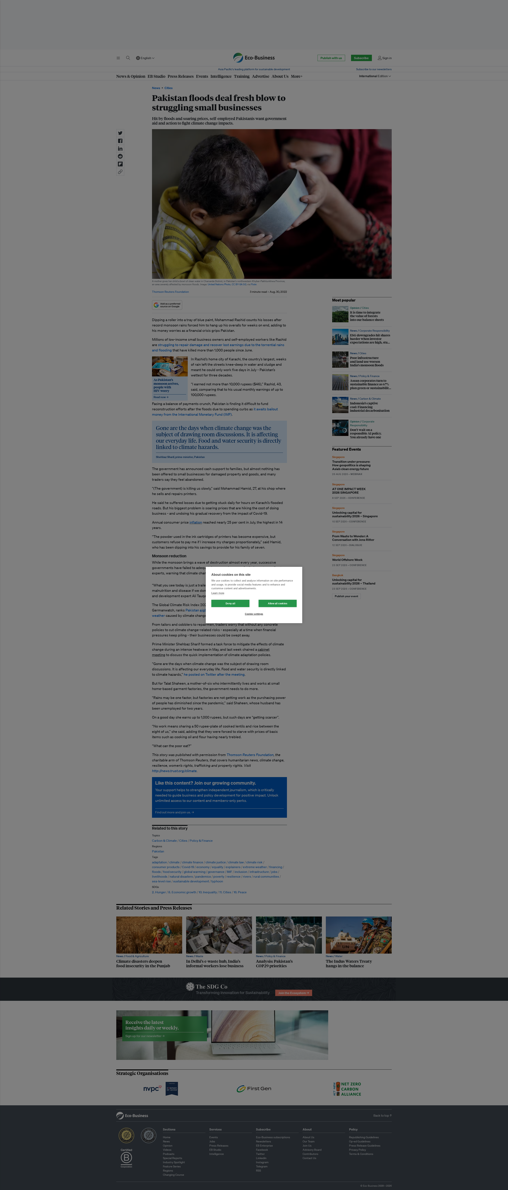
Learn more (217, 593)
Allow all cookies (277, 603)
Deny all (230, 603)
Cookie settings (254, 614)
